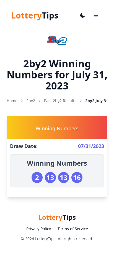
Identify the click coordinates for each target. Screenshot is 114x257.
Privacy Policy (38, 228)
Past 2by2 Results (60, 100)
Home (12, 100)
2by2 (30, 100)
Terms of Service (73, 228)
